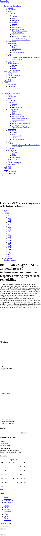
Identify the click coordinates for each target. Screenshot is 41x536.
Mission (14, 68)
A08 (9, 228)
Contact (10, 8)
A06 (9, 224)
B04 (9, 238)
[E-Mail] (16, 355)
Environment (12, 84)
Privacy (6, 509)
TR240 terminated (13, 63)
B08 (9, 246)
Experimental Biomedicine (12, 6)
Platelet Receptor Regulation (21, 40)
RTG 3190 (7, 81)
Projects (14, 65)
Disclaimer (7, 511)
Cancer (14, 34)
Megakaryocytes (17, 20)
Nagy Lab (11, 15)
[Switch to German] (9, 90)
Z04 (9, 256)
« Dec (2, 489)
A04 (9, 221)
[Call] (13, 355)
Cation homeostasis (18, 33)
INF (9, 251)
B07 (9, 244)
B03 (9, 237)
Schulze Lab (12, 41)
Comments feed (9, 500)
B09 (9, 247)
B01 (9, 233)
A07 (9, 226)
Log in (6, 497)
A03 (9, 219)
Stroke (14, 50)
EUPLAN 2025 (13, 61)
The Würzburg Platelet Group (4, 1)
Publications (12, 9)
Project (10, 74)
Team (9, 11)
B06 (9, 242)
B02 (9, 235)
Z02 (9, 253)
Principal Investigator (14, 75)
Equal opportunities (10, 260)
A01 (9, 215)
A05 (9, 222)
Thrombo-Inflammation (19, 31)
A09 (9, 230)
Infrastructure (12, 86)
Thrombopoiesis (17, 27)
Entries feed (7, 499)
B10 (9, 249)
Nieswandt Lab (13, 22)
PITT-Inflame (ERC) (18, 38)
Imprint (6, 507)
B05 (9, 240)
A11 (9, 231)
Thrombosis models (18, 29)
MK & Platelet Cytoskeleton (21, 36)
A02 (9, 217)
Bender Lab (11, 13)
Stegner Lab (12, 43)
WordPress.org (8, 502)
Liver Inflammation (18, 52)
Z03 (9, 255)
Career (10, 54)
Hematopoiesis (16, 49)
